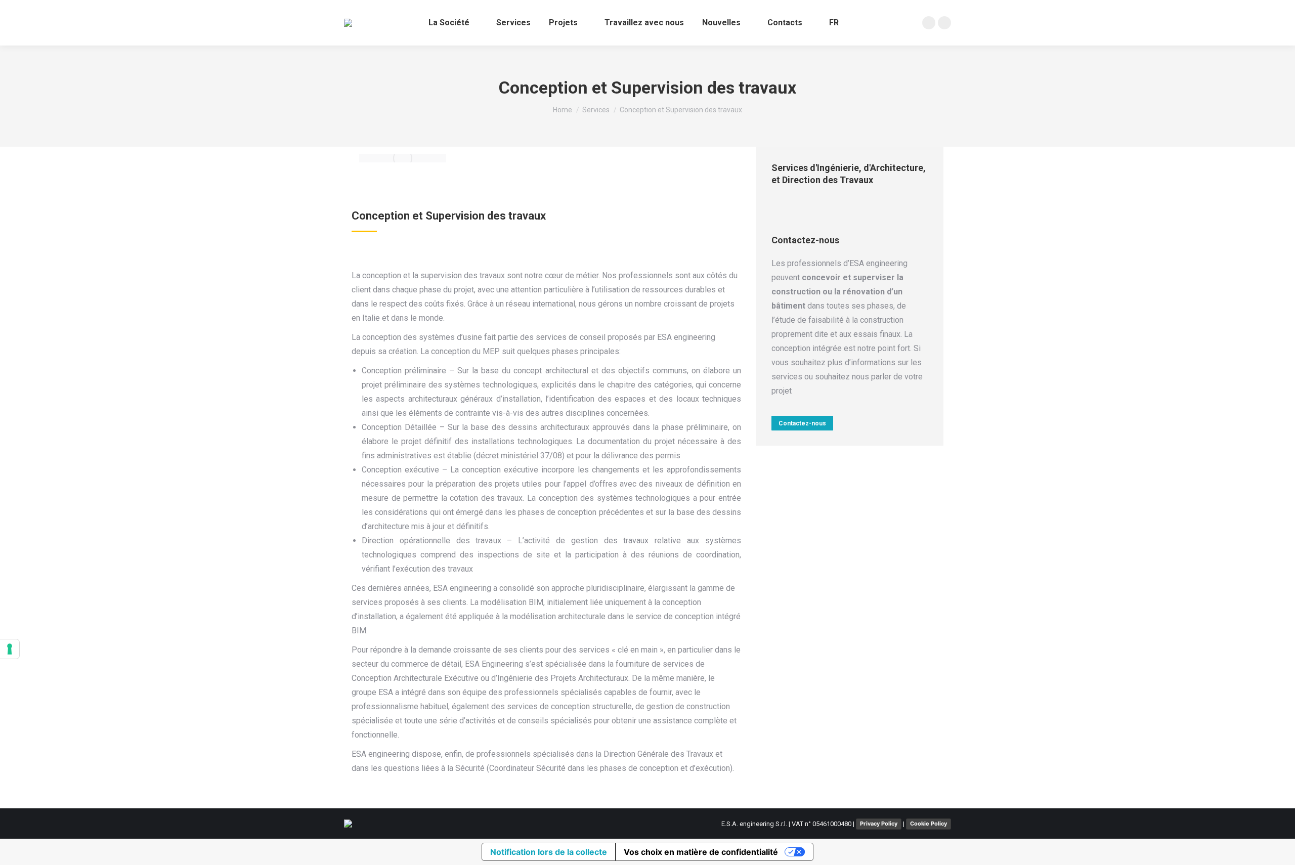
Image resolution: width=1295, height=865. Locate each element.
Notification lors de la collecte (548, 852)
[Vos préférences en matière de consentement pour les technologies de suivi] (9, 649)
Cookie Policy (928, 823)
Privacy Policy (878, 823)
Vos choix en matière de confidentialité (701, 852)
